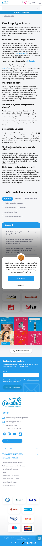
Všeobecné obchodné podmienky (12, 462)
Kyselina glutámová (20, 53)
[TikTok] (20, 433)
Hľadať (37, 8)
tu (30, 272)
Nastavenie (21, 285)
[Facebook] (4, 433)
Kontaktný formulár (12, 441)
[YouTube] (14, 433)
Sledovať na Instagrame (22, 351)
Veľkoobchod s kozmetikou (10, 475)
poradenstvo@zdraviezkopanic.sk (17, 418)
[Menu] (39, 2)
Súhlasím (22, 279)
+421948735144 (11, 426)
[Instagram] (9, 433)
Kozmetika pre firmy (8, 485)
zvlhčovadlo (30, 61)
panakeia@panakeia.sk (13, 422)
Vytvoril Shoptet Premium (13, 543)
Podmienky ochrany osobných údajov (14, 466)
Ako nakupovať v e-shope (10, 469)
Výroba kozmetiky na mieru (10, 479)
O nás (4, 472)
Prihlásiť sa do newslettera (12, 387)
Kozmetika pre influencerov (10, 482)
